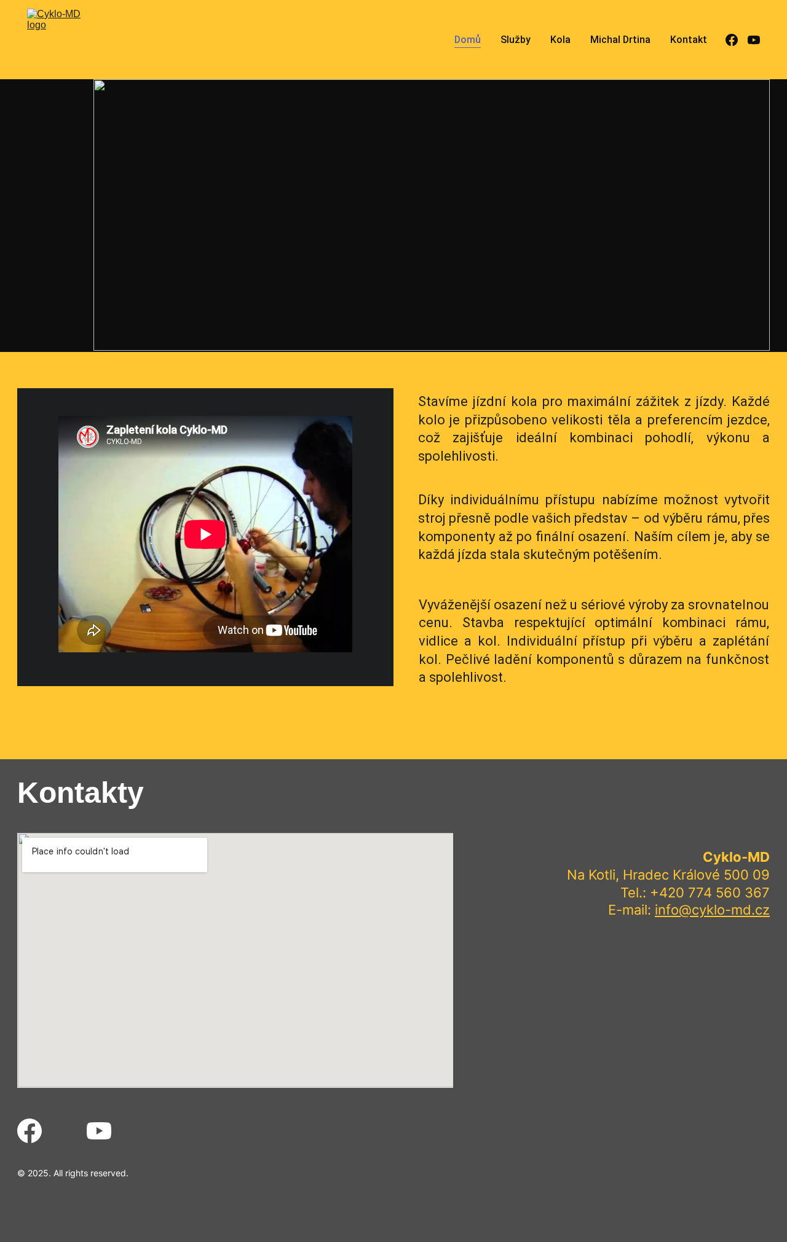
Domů (467, 39)
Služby (515, 39)
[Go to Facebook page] (737, 40)
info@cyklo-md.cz (712, 910)
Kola (560, 39)
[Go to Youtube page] (754, 40)
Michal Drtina (620, 39)
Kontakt (688, 39)
